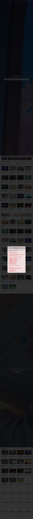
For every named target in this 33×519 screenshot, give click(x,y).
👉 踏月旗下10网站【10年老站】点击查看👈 (14, 265)
